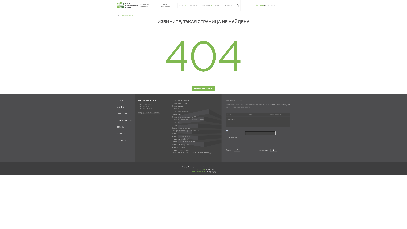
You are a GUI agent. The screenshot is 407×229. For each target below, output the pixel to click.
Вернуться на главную (203, 88)
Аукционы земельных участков (183, 142)
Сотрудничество (125, 120)
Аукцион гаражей (178, 147)
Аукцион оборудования (181, 150)
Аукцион (175, 134)
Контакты (228, 5)
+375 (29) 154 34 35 (145, 109)
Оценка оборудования (180, 112)
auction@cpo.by (154, 113)
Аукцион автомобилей (180, 139)
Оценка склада (177, 125)
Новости (218, 5)
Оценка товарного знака (181, 128)
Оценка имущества (165, 5)
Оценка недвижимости (180, 101)
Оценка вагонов (178, 123)
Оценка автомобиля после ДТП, (184, 117)
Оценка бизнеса (178, 106)
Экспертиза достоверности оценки (185, 131)
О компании (205, 5)
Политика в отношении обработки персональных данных (193, 153)
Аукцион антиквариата (180, 145)
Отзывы (120, 127)
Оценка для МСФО (179, 109)
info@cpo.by (143, 113)
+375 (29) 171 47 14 (144, 107)
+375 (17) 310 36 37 (145, 105)
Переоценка (176, 114)
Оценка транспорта (179, 103)
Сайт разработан (199, 169)
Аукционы (193, 5)
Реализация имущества (144, 5)
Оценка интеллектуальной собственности (188, 120)
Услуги (181, 5)
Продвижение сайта (198, 172)
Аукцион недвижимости (181, 136)
